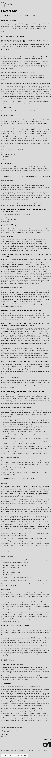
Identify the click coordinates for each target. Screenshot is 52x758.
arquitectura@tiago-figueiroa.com (16, 226)
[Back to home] (7, 3)
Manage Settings (21, 755)
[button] (50, 3)
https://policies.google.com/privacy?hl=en (26, 679)
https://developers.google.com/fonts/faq (13, 677)
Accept (4, 755)
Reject (12, 755)
